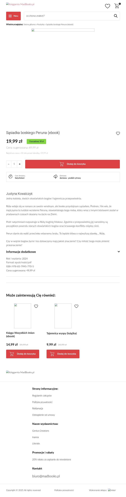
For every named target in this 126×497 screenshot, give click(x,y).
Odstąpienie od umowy (43, 415)
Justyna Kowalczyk (19, 194)
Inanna (35, 437)
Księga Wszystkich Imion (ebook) (20, 335)
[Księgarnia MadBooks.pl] (20, 5)
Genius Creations (40, 431)
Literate (36, 443)
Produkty (40, 24)
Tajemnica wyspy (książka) (62, 333)
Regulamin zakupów (42, 396)
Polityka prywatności (42, 402)
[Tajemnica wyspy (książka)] (63, 315)
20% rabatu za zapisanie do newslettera (51, 460)
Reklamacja (37, 408)
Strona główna (29, 24)
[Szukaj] (115, 15)
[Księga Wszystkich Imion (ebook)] (22, 315)
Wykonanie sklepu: (98, 490)
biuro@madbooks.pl (46, 476)
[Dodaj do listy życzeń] (118, 133)
